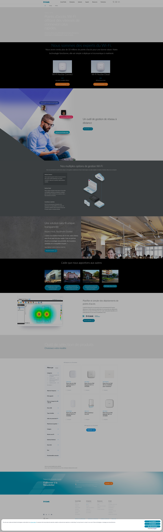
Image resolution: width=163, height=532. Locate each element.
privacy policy (33, 522)
